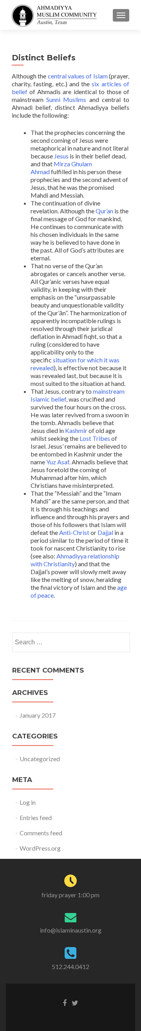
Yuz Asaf (57, 461)
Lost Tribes (95, 438)
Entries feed (36, 817)
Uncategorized (40, 758)
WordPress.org (40, 848)
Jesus (61, 156)
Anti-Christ (74, 532)
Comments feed (41, 832)
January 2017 (38, 715)
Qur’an (104, 211)
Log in (28, 802)
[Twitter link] (75, 1002)
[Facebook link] (65, 1002)
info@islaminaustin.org (70, 930)
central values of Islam (78, 76)
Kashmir (76, 430)
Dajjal (105, 532)
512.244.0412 (70, 966)
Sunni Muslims (66, 99)
